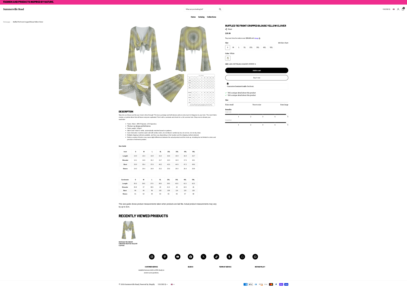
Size (256, 43)
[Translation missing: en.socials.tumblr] (229, 256)
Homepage (6, 22)
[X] (203, 256)
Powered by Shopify (147, 284)
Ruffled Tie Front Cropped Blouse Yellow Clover (128, 243)
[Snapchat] (242, 256)
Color (229, 53)
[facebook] (190, 256)
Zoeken (220, 9)
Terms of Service (225, 267)
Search (190, 267)
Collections (211, 17)
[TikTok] (216, 256)
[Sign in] (398, 9)
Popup (230, 112)
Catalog (201, 17)
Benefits (228, 110)
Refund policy (260, 267)
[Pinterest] (164, 256)
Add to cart (257, 71)
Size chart (284, 43)
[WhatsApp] (255, 256)
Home (193, 17)
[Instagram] (152, 256)
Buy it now (256, 78)
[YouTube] (177, 256)
